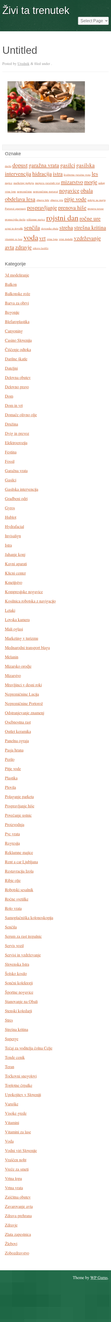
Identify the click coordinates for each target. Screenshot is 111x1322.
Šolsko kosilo (16, 973)
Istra (8, 545)
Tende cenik (15, 1057)
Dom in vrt (14, 405)
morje (90, 181)
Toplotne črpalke (18, 1085)
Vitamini (12, 1122)
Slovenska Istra (17, 964)
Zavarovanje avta (19, 1206)
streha (66, 227)
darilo (8, 166)
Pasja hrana (14, 750)
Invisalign (13, 535)
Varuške (11, 1103)
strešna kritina (90, 227)
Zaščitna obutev (18, 1197)
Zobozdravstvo (17, 1253)
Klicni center (15, 573)
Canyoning (14, 330)
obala (87, 190)
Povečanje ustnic (18, 815)
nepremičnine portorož (45, 191)
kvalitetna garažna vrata (77, 174)
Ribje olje (13, 880)
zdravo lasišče (41, 248)
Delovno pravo (17, 386)
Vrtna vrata (14, 1187)
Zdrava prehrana (18, 1215)
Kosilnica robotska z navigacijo (30, 601)
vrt (42, 238)
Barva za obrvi (17, 303)
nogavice (69, 190)
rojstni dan (62, 217)
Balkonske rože (17, 293)
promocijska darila (15, 219)
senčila (32, 227)
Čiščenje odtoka (18, 349)
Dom (9, 396)
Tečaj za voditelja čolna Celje (28, 1048)
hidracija (42, 173)
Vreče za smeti (17, 1169)
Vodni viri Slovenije (21, 1150)
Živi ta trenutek (35, 10)
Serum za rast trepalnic (23, 936)
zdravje (23, 247)
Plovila (10, 787)
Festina (11, 452)
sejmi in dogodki (14, 228)
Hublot (10, 517)
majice (8, 183)
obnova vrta (56, 200)
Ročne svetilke (16, 899)
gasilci (67, 165)
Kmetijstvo (13, 582)
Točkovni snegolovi (21, 1076)
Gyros (10, 507)
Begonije (12, 312)
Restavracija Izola (19, 871)
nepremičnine (24, 191)
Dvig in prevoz (17, 433)
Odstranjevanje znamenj (24, 712)
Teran (9, 1066)
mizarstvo (72, 181)
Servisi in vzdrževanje (23, 954)
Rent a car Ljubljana (21, 861)
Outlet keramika (18, 731)
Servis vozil (14, 945)
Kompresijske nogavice (24, 591)
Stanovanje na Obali (21, 1001)
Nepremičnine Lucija (22, 694)
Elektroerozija (16, 442)
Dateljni (11, 368)
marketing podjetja (23, 183)
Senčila (11, 927)
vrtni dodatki (66, 239)
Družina (11, 424)
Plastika (11, 778)
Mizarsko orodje (18, 666)
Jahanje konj (15, 554)
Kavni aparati (16, 563)
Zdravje (11, 1225)
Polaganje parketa (19, 796)
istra (58, 173)
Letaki (10, 610)
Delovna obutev (18, 377)
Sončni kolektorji (19, 982)
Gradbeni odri (16, 498)
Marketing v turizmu (21, 638)
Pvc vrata (12, 833)
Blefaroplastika (17, 321)
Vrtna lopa (13, 1178)
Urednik (23, 63)
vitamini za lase (13, 239)
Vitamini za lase (18, 1131)
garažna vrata (44, 165)
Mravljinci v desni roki (23, 684)
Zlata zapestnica (18, 1234)
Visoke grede (16, 1113)
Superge (11, 1038)
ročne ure (90, 218)
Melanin (11, 656)
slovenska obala (49, 228)
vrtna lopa (52, 239)
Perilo (9, 759)
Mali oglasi (14, 629)
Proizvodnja (14, 824)
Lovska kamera (17, 619)
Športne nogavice (19, 992)
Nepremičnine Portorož (24, 703)
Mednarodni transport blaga (27, 647)
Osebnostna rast (18, 722)
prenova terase (96, 208)
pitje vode (75, 199)
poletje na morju (97, 200)
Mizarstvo (13, 675)
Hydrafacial (14, 526)
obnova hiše (42, 200)
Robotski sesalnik (19, 889)
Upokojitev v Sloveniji (23, 1094)
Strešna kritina (16, 1029)
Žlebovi (11, 1243)
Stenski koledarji (18, 1010)
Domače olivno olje (21, 414)
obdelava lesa (20, 199)
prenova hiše (72, 207)
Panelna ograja (17, 740)
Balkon (11, 284)
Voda (9, 1141)
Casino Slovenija (18, 340)
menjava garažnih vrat (47, 183)
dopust (20, 165)
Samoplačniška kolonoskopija (29, 917)
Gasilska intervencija (21, 489)
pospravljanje (42, 207)
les (95, 173)
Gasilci (10, 479)
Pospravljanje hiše (19, 805)
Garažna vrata (16, 470)
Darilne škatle (16, 358)
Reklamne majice (19, 852)
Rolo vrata (13, 908)
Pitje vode (13, 768)
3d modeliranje (17, 275)
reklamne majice (36, 219)
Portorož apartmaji (15, 208)
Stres (9, 1020)
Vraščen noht (15, 1159)
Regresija (12, 843)
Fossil (9, 461)
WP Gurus (99, 1277)
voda (30, 237)
